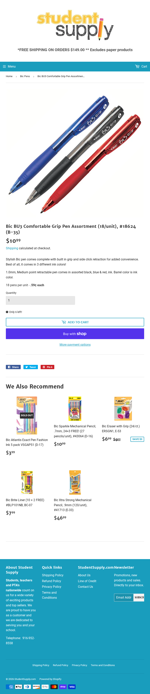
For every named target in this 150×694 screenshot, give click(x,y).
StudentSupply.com (25, 679)
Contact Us (85, 587)
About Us (84, 575)
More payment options (75, 345)
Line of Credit (87, 581)
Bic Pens (25, 76)
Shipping (12, 248)
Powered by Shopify (50, 679)
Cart (144, 66)
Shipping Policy (52, 575)
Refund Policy (51, 581)
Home (9, 76)
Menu (12, 66)
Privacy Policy (51, 587)
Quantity (11, 292)
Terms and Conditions (103, 665)
